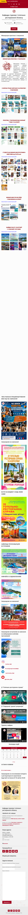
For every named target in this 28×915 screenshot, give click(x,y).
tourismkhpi (15, 668)
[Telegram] (16, 4)
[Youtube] (14, 4)
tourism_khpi (8, 664)
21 (17, 755)
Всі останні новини (6, 770)
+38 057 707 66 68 (9, 22)
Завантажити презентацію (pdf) (8, 92)
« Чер (13, 761)
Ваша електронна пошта (11, 867)
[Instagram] (11, 4)
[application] (14, 697)
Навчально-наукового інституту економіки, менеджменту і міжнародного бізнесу (12, 824)
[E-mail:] (19, 4)
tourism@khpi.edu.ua (9, 23)
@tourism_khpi (8, 679)
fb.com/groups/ (9, 668)
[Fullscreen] (25, 703)
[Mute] (23, 703)
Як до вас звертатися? (10, 863)
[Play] (3, 703)
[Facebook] (9, 4)
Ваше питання (5, 870)
